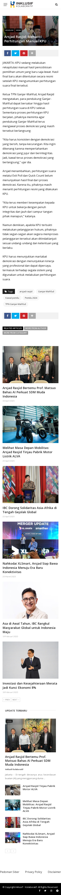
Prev (7, 699)
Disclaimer (54, 872)
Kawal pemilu (12, 297)
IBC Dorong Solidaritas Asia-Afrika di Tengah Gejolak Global (30, 510)
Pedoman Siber (9, 872)
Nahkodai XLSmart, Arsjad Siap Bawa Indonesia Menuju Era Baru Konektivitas (30, 567)
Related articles (13, 328)
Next (15, 699)
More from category (15, 332)
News (18, 30)
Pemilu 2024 (31, 297)
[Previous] (7, 851)
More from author (35, 328)
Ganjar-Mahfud (46, 291)
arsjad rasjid (25, 291)
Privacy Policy (33, 872)
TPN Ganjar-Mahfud (15, 304)
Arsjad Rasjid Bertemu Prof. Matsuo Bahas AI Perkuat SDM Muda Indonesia (29, 392)
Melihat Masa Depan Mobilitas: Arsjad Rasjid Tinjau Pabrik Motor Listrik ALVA (27, 452)
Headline (9, 30)
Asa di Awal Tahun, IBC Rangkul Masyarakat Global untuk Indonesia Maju (29, 627)
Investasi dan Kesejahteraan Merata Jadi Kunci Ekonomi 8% (30, 685)
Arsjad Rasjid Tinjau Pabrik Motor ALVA (39, 787)
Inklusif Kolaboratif (14, 769)
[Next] (13, 851)
